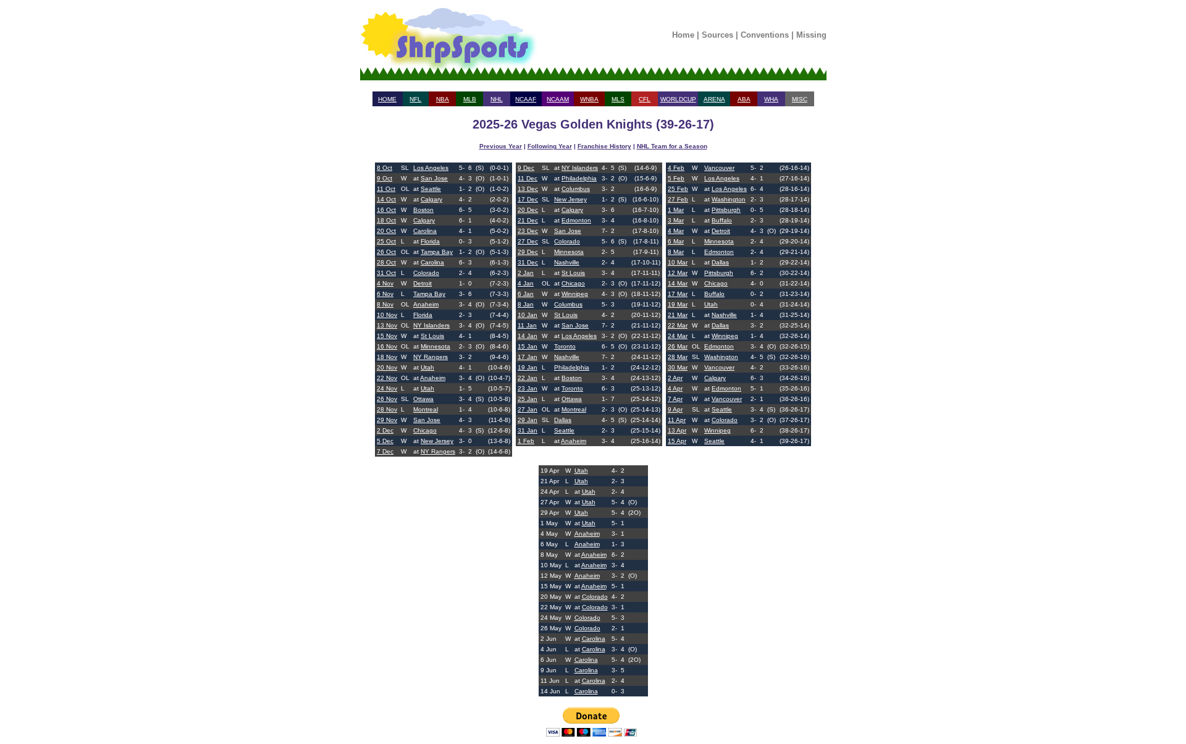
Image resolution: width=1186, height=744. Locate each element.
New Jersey (437, 441)
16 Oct (386, 209)
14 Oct (386, 199)
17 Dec (528, 199)
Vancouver (719, 167)
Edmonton (576, 220)
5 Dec (385, 441)
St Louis (432, 335)
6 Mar (676, 241)
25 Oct (386, 241)
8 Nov (385, 304)
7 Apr (675, 398)
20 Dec (528, 209)
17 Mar (678, 293)
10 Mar (678, 262)
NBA (442, 99)
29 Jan (527, 419)
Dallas (562, 419)
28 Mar (678, 356)
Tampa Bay (437, 251)
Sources (717, 35)
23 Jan (527, 388)
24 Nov (387, 388)
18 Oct (386, 220)
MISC (799, 99)
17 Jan (527, 356)
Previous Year (500, 146)
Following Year (550, 146)
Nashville (566, 262)
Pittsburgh (726, 209)
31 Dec (528, 262)
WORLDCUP (678, 99)
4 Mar (676, 230)
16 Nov (387, 346)
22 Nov (387, 377)
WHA (771, 99)
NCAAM (558, 99)
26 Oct (386, 251)
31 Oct (386, 272)
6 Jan (526, 293)
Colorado (426, 272)
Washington (729, 199)
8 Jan (526, 304)
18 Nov (387, 356)
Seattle (431, 188)
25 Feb (678, 188)
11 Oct (386, 188)
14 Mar (678, 283)
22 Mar (678, 325)
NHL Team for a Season (672, 146)
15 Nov (387, 335)
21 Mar (678, 314)
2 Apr (675, 377)
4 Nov (385, 283)
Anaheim (426, 304)
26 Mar (678, 346)
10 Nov (387, 314)
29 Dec (528, 251)
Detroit (422, 283)
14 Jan (527, 335)
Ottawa (423, 398)
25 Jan (527, 398)
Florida (430, 241)
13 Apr (677, 430)
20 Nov (387, 367)
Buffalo (722, 220)
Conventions (765, 35)
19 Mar (678, 304)
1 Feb (526, 441)
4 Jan (526, 283)
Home (683, 35)
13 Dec (528, 188)
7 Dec (385, 451)
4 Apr (675, 388)
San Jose (434, 178)
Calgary (431, 199)
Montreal (425, 409)
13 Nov (387, 325)
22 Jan (527, 377)
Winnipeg (574, 293)
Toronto (565, 346)
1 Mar (676, 209)
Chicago (425, 430)
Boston (423, 209)
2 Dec (385, 430)
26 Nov (387, 398)
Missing (811, 35)
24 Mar (678, 335)
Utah (427, 367)
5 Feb (676, 178)
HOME (387, 99)
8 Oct (384, 167)
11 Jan (527, 325)
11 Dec (527, 178)
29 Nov (387, 419)
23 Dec (528, 230)
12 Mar (678, 272)
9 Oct (384, 178)
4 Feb (676, 167)
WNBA (589, 99)
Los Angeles (430, 167)
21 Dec (528, 220)
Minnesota (435, 346)
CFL (644, 99)
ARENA (714, 99)
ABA (744, 99)
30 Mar (678, 367)
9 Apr (675, 409)
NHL (496, 99)
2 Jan (526, 272)
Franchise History (604, 146)
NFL (415, 99)
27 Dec (528, 241)
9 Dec (526, 167)
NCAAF (525, 99)
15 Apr (677, 441)
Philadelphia (579, 178)
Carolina (425, 230)
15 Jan (527, 346)
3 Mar (676, 220)
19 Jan (527, 367)
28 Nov (387, 409)
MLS (618, 99)
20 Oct (386, 230)
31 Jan (527, 430)
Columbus (575, 188)
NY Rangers (430, 356)
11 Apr (677, 419)
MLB (469, 99)
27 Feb (678, 199)
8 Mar (676, 251)
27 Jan (527, 409)
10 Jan (527, 314)
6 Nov (385, 293)
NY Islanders (431, 325)
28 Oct (386, 262)
